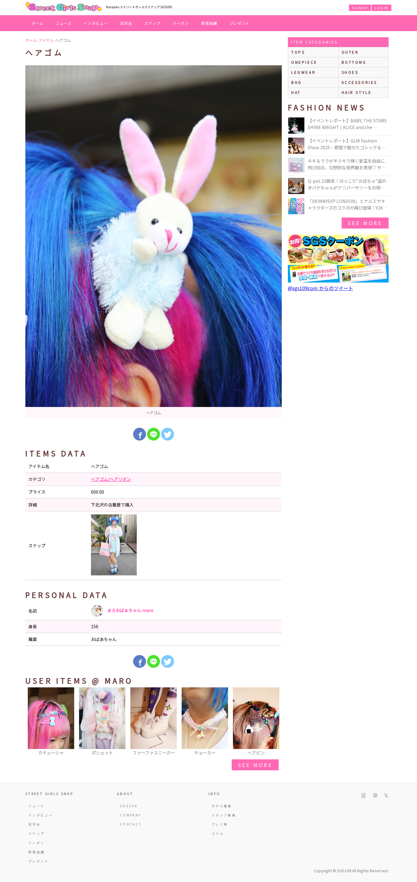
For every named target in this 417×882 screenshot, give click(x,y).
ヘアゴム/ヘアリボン (111, 479)
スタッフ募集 (224, 815)
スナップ (152, 23)
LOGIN (381, 7)
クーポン (181, 23)
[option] (153, 242)
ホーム (37, 23)
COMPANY (130, 815)
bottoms (354, 62)
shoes (350, 72)
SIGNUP (360, 7)
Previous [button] (33, 721)
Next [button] (274, 721)
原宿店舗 (209, 23)
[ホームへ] (63, 7)
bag (296, 82)
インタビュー (96, 23)
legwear (303, 72)
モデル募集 (222, 806)
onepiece (304, 62)
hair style (357, 92)
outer (350, 52)
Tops (298, 52)
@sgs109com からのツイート (320, 288)
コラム (218, 833)
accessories (360, 82)
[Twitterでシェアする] (167, 434)
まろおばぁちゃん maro (130, 610)
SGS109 (129, 806)
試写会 (126, 23)
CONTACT (131, 824)
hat (296, 92)
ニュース (64, 23)
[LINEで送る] (153, 434)
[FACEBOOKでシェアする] (139, 434)
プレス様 (220, 824)
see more (255, 765)
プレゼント (240, 23)
